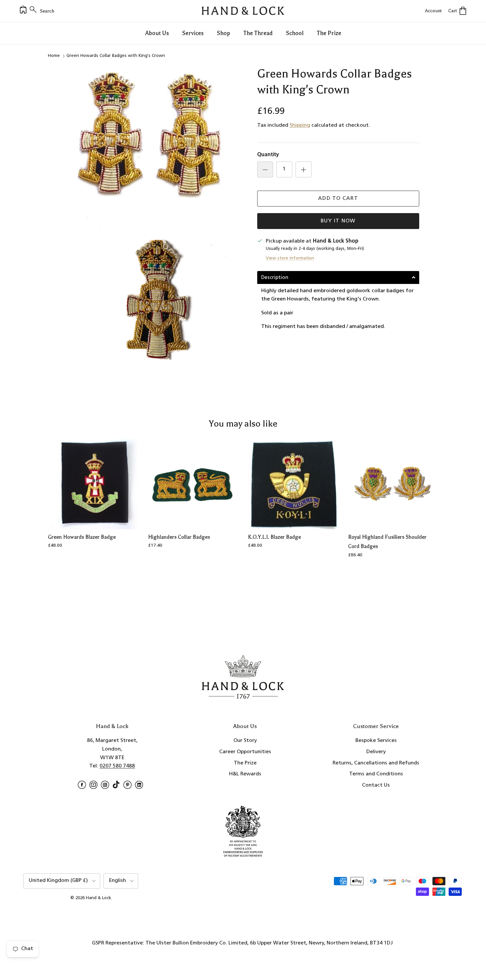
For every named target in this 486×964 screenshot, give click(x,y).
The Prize (329, 33)
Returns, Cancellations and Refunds (376, 763)
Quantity (268, 155)
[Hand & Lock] (243, 11)
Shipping (300, 125)
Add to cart (338, 198)
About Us (157, 33)
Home (54, 56)
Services (193, 33)
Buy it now (338, 221)
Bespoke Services (376, 740)
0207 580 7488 (117, 766)
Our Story (245, 740)
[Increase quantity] (303, 169)
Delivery (376, 752)
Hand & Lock (98, 898)
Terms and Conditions (376, 774)
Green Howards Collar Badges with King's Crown (115, 56)
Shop (223, 33)
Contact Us (376, 785)
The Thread (258, 33)
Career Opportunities (245, 752)
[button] (338, 277)
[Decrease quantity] (265, 169)
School (295, 33)
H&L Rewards (245, 774)
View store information (290, 258)
